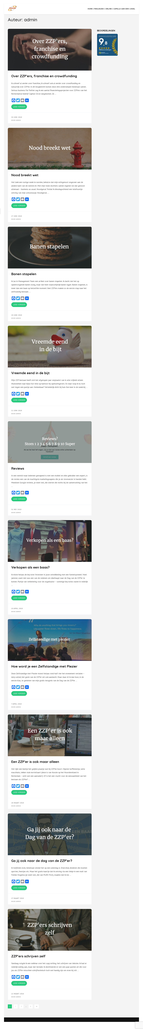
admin (18, 120)
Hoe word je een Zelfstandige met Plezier (44, 666)
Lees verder (19, 107)
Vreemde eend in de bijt (30, 373)
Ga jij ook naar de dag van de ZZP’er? (41, 861)
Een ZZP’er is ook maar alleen (35, 762)
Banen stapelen (23, 274)
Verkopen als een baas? (30, 567)
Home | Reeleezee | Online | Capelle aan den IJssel (111, 9)
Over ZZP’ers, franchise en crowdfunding (44, 76)
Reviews (17, 468)
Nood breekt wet (25, 175)
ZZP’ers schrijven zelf (28, 956)
